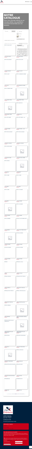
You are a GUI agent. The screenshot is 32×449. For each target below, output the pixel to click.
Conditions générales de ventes (8, 428)
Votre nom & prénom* (7, 443)
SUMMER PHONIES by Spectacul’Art (9, 40)
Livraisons (5, 425)
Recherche (13, 31)
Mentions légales (6, 427)
